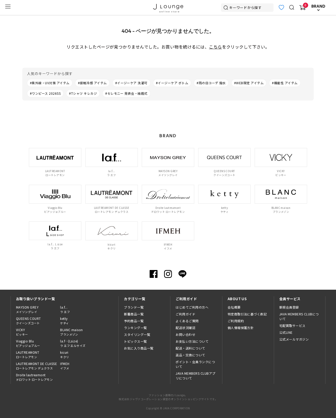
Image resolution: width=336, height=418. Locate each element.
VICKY (22, 331)
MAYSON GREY (27, 309)
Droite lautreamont (34, 377)
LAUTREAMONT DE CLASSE (36, 365)
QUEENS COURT (28, 320)
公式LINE (286, 332)
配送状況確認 (185, 327)
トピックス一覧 (135, 341)
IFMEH (64, 365)
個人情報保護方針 (241, 327)
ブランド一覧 (134, 307)
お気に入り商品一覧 (138, 348)
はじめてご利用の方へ (192, 307)
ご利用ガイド (185, 314)
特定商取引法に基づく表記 (247, 314)
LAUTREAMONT (27, 354)
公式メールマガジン (294, 339)
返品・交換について (190, 355)
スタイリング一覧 (137, 334)
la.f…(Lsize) (73, 343)
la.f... (65, 309)
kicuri (64, 354)
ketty (64, 320)
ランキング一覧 (135, 327)
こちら (215, 47)
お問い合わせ (185, 334)
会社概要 (234, 307)
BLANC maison (71, 331)
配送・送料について (190, 348)
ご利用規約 (236, 321)
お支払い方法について (192, 341)
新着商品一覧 (134, 314)
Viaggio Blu (28, 343)
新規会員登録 (289, 307)
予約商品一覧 (134, 321)
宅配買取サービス (292, 325)
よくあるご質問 (187, 321)
